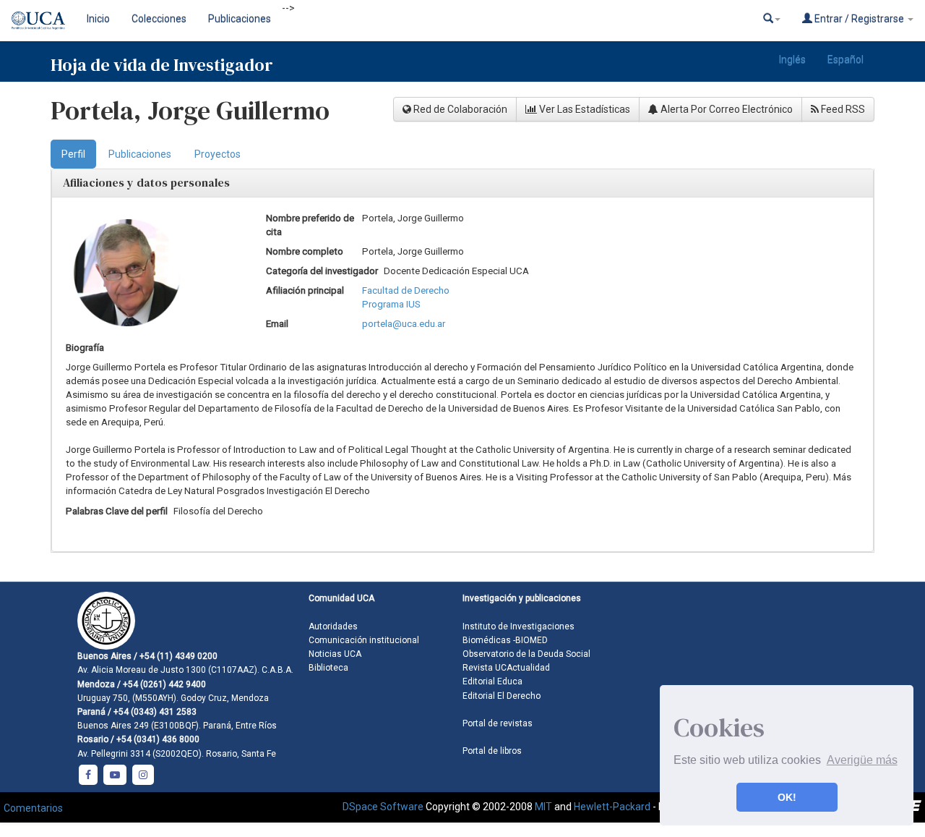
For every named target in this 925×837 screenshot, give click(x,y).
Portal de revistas (497, 723)
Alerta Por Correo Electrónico (725, 109)
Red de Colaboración (459, 109)
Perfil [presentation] (73, 154)
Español (845, 59)
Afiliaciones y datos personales (146, 182)
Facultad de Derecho (405, 290)
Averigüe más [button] (862, 760)
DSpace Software (383, 806)
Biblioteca (328, 668)
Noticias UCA (335, 654)
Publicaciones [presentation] (139, 154)
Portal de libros (492, 751)
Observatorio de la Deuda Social (526, 654)
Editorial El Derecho (501, 696)
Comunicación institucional (364, 640)
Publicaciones (239, 19)
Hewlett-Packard (612, 806)
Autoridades (333, 626)
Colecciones (159, 19)
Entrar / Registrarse (859, 19)
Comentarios (33, 808)
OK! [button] (787, 797)
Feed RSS (842, 109)
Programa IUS (391, 304)
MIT (543, 806)
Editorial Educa (492, 681)
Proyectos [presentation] (217, 154)
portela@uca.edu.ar (403, 323)
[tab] (73, 154)
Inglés (792, 59)
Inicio (98, 19)
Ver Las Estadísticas (583, 109)
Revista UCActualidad (506, 668)
